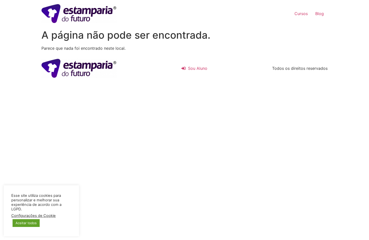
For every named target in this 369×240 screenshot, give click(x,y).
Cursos (301, 13)
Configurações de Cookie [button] (33, 215)
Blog (319, 13)
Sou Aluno (196, 68)
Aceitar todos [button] (26, 223)
